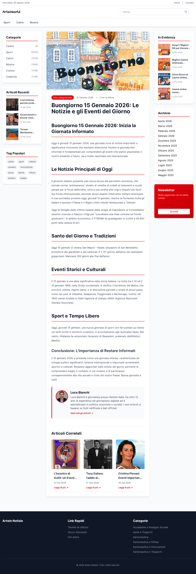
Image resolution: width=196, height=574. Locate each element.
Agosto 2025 (165, 160)
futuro (32, 172)
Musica (34, 22)
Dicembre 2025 (167, 140)
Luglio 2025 (165, 165)
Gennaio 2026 (166, 135)
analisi (23, 178)
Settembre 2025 (167, 155)
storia (10, 172)
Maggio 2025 (166, 175)
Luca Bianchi (79, 392)
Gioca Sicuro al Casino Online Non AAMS (180, 77)
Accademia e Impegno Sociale (150, 527)
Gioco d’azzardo (77, 532)
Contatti (190, 2)
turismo (11, 178)
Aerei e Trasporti (143, 532)
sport (21, 161)
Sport (7, 22)
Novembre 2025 (167, 145)
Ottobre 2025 (166, 150)
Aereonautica (140, 537)
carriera (12, 167)
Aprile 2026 (165, 121)
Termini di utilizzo (78, 527)
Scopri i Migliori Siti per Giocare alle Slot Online (180, 48)
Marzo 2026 (165, 126)
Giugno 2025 (165, 170)
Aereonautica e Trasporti (147, 551)
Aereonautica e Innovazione (149, 546)
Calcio (20, 22)
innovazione (26, 167)
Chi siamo (73, 537)
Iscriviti (174, 211)
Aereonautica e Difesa (146, 541)
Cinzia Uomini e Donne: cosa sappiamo (28, 117)
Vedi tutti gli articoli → (81, 413)
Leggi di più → (61, 487)
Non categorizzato (62, 97)
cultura (32, 161)
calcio (11, 161)
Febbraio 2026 (166, 130)
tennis (21, 172)
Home (177, 2)
